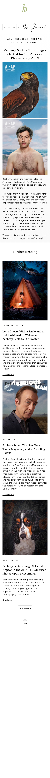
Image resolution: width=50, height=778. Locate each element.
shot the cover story (36, 200)
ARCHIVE (32, 43)
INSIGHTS (17, 43)
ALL (9, 39)
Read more (8, 374)
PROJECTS (21, 39)
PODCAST (37, 39)
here (33, 229)
